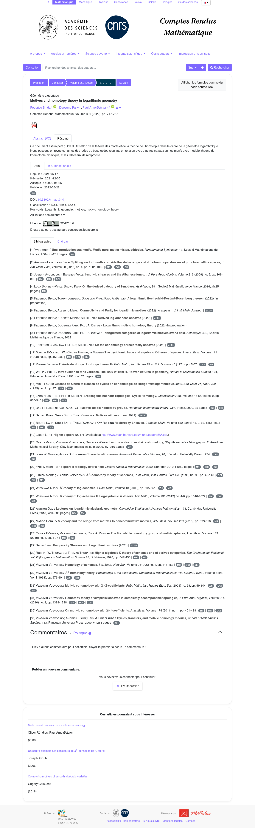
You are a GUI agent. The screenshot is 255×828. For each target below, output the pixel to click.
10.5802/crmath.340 (51, 199)
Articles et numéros (64, 53)
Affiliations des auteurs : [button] (46, 215)
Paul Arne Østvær (94, 107)
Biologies (167, 2)
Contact (190, 821)
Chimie (152, 2)
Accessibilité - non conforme (123, 821)
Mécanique (85, 2)
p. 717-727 (106, 82)
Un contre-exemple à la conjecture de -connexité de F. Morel (66, 751)
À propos (36, 53)
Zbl (33, 193)
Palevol (138, 2)
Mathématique (64, 2)
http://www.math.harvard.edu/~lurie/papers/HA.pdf (134, 434)
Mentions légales (173, 821)
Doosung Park (68, 107)
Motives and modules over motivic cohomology (56, 725)
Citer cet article (61, 166)
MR (109, 267)
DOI (117, 267)
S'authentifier (129, 686)
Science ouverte (96, 53)
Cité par (62, 241)
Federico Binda (40, 107)
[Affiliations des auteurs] (118, 108)
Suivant (123, 82)
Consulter (32, 67)
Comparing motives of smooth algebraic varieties (58, 776)
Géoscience (121, 2)
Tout (191, 67)
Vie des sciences (188, 2)
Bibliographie (42, 241)
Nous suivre (152, 821)
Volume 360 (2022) (81, 82)
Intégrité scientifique (129, 53)
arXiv (209, 310)
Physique (103, 2)
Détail (37, 166)
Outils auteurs (160, 53)
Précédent (39, 82)
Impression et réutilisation (195, 53)
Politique (80, 632)
